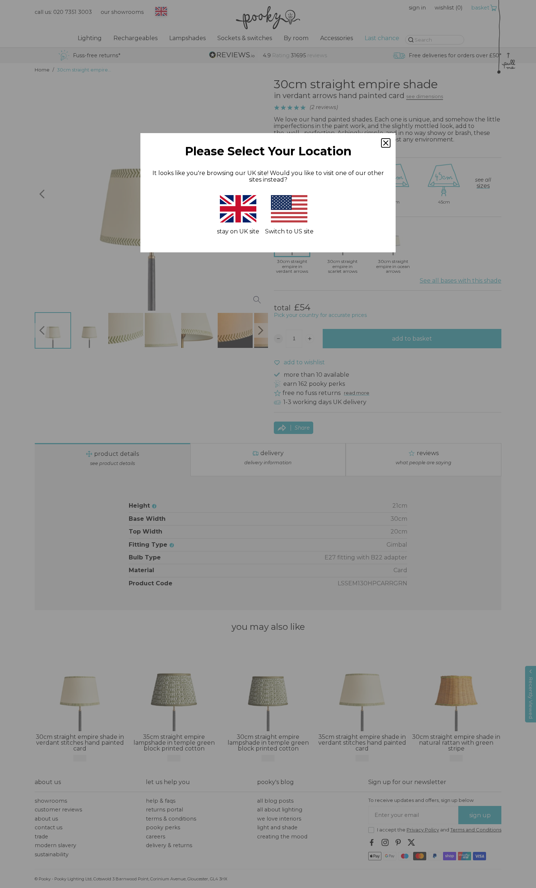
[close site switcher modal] (385, 143)
